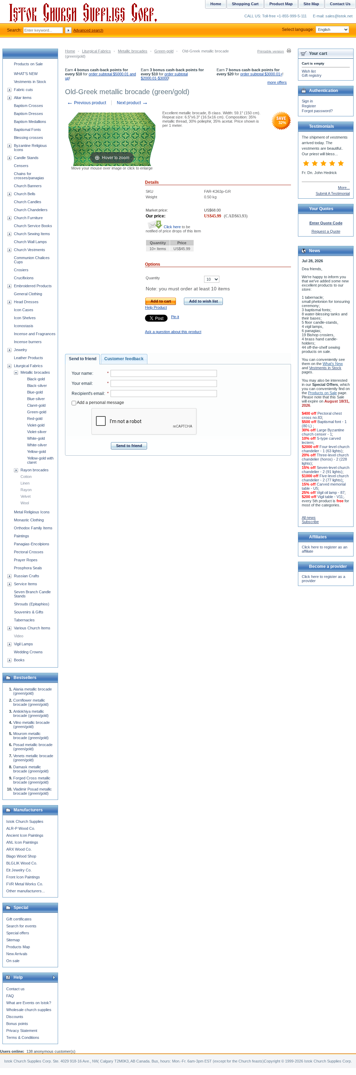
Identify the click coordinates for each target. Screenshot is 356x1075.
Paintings (21, 536)
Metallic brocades (132, 51)
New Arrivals (16, 954)
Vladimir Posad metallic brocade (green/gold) (32, 791)
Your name (82, 373)
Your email (82, 383)
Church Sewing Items (32, 234)
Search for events (21, 926)
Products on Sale (28, 64)
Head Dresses (26, 302)
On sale (12, 961)
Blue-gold (35, 392)
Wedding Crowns (28, 652)
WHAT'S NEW (26, 74)
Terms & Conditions (22, 1037)
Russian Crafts (26, 576)
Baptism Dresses (28, 113)
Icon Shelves (25, 318)
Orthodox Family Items (33, 528)
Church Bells (24, 194)
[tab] (82, 359)
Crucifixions (24, 278)
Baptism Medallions (30, 121)
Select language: (298, 29)
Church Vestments (29, 250)
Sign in (307, 101)
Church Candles (27, 202)
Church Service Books (33, 226)
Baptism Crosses (28, 106)
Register (309, 106)
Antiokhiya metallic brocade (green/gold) (31, 713)
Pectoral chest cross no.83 (322, 415)
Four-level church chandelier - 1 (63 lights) (325, 449)
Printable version (270, 51)
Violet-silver (37, 432)
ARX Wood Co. (19, 849)
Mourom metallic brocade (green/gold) (31, 735)
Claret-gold (36, 405)
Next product (132, 102)
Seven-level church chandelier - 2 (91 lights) (325, 469)
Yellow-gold (36, 451)
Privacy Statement (21, 1030)
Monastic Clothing (29, 520)
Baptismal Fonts (27, 129)
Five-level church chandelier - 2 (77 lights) (325, 478)
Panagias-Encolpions (31, 544)
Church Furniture (28, 218)
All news (309, 517)
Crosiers (21, 270)
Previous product (86, 102)
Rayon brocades (35, 470)
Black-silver (37, 385)
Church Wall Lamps (30, 242)
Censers (21, 166)
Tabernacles (24, 620)
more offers (277, 82)
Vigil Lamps (23, 644)
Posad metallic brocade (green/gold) (32, 747)
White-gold (36, 438)
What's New (333, 364)
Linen (25, 483)
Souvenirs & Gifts (28, 612)
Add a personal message (100, 402)
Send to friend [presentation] (82, 358)
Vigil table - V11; (330, 497)
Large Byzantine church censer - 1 (323, 432)
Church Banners (28, 186)
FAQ (10, 996)
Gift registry (312, 75)
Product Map (281, 4)
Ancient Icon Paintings (24, 835)
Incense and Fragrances (35, 334)
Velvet (26, 496)
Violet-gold (35, 425)
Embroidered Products (33, 286)
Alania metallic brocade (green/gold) (32, 691)
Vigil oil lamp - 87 (331, 492)
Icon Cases (23, 310)
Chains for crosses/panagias (29, 176)
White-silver (37, 445)
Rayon (26, 490)
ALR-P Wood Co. (20, 828)
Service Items (25, 584)
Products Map (18, 947)
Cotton (26, 476)
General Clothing (28, 294)
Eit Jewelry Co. (19, 870)
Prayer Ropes (26, 560)
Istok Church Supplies (24, 821)
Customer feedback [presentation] (124, 358)
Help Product (156, 307)
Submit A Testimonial (333, 193)
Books (19, 660)
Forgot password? (317, 111)
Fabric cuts (23, 90)
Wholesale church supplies (28, 1010)
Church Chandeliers (31, 210)
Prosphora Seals (28, 568)
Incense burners (28, 342)
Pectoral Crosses (28, 552)
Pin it (175, 317)
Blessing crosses (28, 137)
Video (18, 636)
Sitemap (13, 940)
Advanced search (88, 30)
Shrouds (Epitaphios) (31, 604)
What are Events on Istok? (28, 1003)
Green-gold (163, 51)
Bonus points (17, 1024)
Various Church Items (32, 628)
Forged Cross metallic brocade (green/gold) (31, 780)
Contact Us (340, 4)
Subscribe (310, 522)
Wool (25, 503)
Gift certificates (19, 919)
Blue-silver (36, 399)
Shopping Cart (245, 4)
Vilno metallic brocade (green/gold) (31, 724)
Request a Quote (326, 231)
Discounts (14, 1017)
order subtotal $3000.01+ (261, 74)
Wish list (309, 71)
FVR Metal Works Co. (24, 884)
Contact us (15, 989)
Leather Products (28, 358)
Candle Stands (26, 158)
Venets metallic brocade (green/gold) (33, 758)
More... (344, 187)
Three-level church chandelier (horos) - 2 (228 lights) (325, 459)
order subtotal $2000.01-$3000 (164, 76)
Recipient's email (88, 393)
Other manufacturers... (25, 891)
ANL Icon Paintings (22, 842)
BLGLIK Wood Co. (21, 863)
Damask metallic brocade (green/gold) (31, 769)
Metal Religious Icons (32, 512)
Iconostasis (23, 326)
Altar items (23, 98)
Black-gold (36, 379)
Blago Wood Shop (21, 856)
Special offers (17, 933)
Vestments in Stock (30, 82)
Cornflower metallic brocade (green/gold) (31, 702)
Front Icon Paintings (23, 877)
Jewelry (20, 350)
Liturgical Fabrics (96, 51)
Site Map (311, 4)
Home (70, 51)
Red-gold (34, 418)
